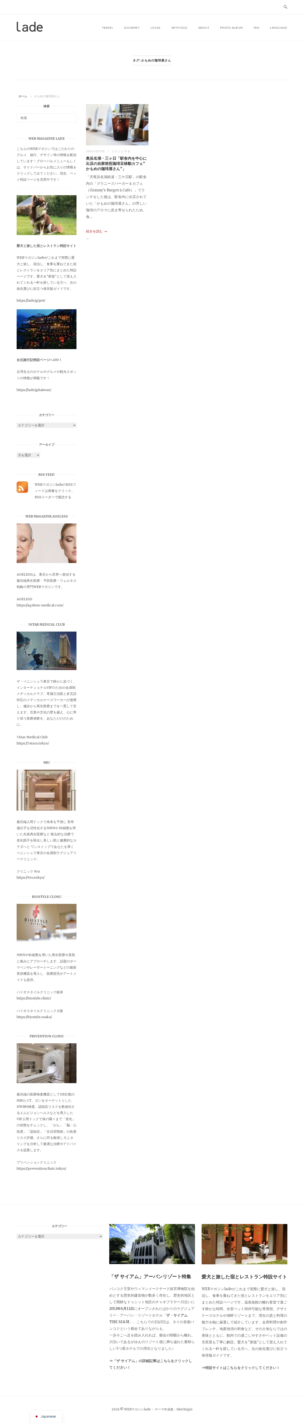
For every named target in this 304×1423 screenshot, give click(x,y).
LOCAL (156, 27)
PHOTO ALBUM (231, 27)
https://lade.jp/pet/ (31, 300)
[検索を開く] (285, 7)
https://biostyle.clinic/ (34, 998)
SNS (256, 27)
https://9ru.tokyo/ (31, 877)
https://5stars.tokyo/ (33, 743)
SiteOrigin (184, 1409)
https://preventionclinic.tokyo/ (41, 1168)
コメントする (121, 151)
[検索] (71, 115)
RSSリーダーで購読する (53, 497)
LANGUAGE (278, 27)
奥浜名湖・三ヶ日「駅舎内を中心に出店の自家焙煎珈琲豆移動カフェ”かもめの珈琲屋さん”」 (116, 163)
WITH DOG (179, 27)
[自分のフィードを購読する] (22, 492)
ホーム (23, 96)
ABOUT (203, 27)
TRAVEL (107, 27)
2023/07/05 (96, 151)
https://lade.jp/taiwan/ (34, 390)
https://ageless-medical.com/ (40, 605)
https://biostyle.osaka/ (34, 1017)
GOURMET (132, 27)
